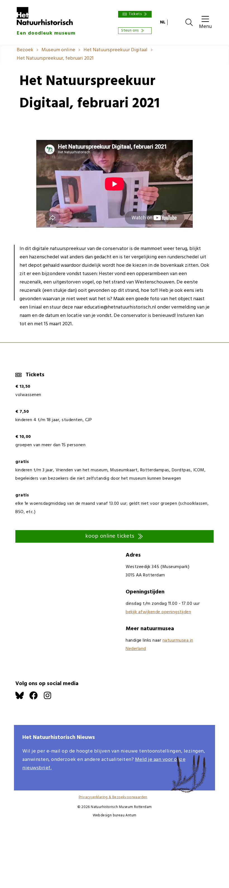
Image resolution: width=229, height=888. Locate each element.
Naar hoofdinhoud (19, 4)
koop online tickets (109, 536)
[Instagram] (50, 698)
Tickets (135, 14)
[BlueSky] (22, 698)
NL (162, 22)
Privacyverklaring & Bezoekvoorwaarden (113, 797)
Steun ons (130, 30)
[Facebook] (36, 698)
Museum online (58, 50)
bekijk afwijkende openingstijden (158, 612)
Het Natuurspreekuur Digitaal (115, 50)
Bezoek (25, 50)
